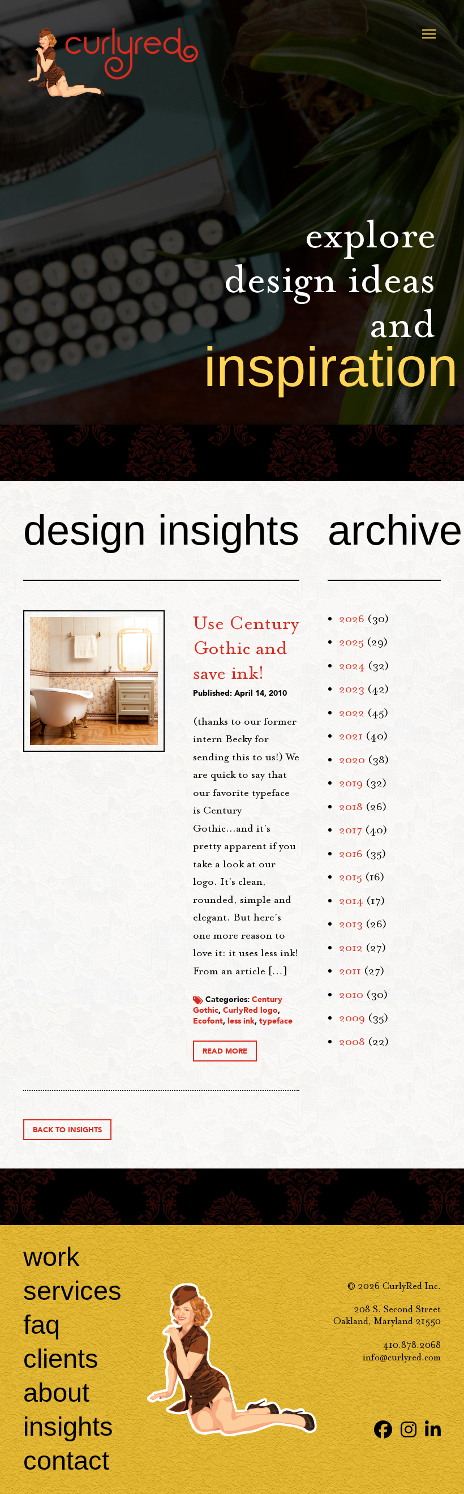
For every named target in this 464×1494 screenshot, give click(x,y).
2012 (351, 947)
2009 (352, 1018)
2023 (351, 689)
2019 (351, 783)
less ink (241, 1021)
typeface (276, 1021)
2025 (351, 642)
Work (51, 1257)
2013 (351, 924)
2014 (351, 900)
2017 (350, 830)
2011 (350, 971)
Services (72, 1290)
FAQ (41, 1324)
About (56, 1392)
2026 (351, 619)
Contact (66, 1460)
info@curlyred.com (402, 1357)
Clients (60, 1358)
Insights (68, 1426)
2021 (351, 736)
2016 (351, 854)
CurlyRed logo (250, 1010)
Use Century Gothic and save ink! (246, 647)
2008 (352, 1041)
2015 (350, 877)
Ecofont (208, 1021)
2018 (351, 807)
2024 (352, 666)
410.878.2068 (412, 1345)
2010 (351, 994)
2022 (351, 713)
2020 (352, 760)
